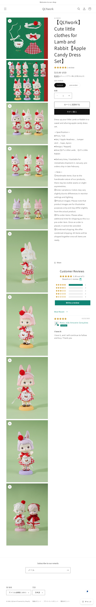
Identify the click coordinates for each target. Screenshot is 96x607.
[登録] (67, 570)
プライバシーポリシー (51, 601)
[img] (60, 319)
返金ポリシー (36, 601)
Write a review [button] (72, 302)
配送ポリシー (65, 601)
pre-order (75, 85)
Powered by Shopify (23, 601)
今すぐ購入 (72, 112)
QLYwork (14, 601)
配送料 (56, 76)
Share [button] (59, 262)
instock (60, 85)
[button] (5, 9)
